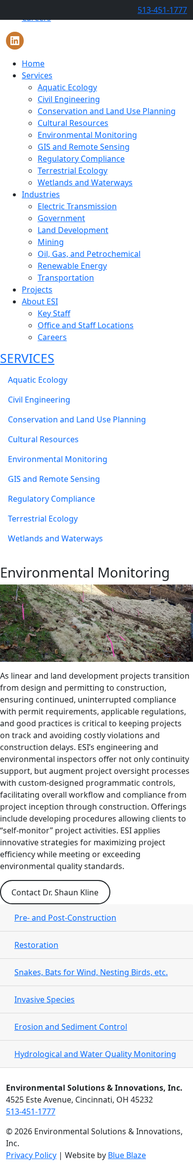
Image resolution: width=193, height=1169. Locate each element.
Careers (52, 337)
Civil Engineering (69, 99)
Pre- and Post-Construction (65, 917)
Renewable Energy (72, 265)
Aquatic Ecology (67, 87)
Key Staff (54, 313)
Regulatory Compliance (81, 158)
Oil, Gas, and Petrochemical (89, 253)
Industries (41, 194)
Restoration (36, 944)
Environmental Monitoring (87, 134)
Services (37, 75)
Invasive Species (44, 999)
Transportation (66, 277)
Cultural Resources (73, 122)
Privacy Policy (31, 1155)
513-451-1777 (162, 9)
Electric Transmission (77, 206)
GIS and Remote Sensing (84, 146)
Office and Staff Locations (86, 325)
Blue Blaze (127, 1155)
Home (33, 63)
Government (61, 218)
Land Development (73, 230)
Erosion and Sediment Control (70, 1026)
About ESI (40, 301)
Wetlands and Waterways (85, 182)
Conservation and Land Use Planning (107, 111)
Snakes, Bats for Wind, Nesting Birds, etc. (91, 972)
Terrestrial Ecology (72, 170)
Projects (37, 289)
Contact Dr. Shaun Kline (54, 892)
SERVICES (27, 358)
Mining (51, 241)
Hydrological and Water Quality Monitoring (95, 1054)
